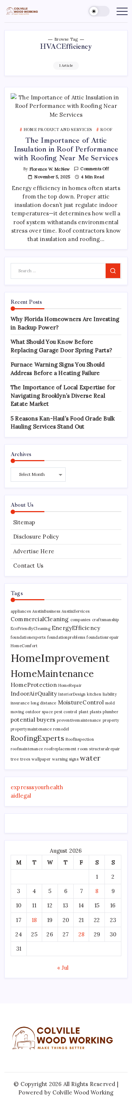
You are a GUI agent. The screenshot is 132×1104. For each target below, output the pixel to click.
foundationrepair (103, 637)
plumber (110, 711)
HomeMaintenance (52, 673)
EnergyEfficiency (76, 627)
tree (15, 759)
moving (17, 711)
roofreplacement (60, 748)
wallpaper (41, 759)
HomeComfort (24, 645)
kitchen (94, 694)
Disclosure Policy (36, 536)
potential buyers (33, 719)
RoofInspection (80, 739)
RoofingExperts (37, 738)
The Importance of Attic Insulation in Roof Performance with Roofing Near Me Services (66, 149)
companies (80, 619)
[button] (99, 11)
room (83, 748)
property (111, 720)
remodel (61, 729)
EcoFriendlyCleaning (30, 628)
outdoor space (39, 711)
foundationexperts (28, 637)
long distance (43, 703)
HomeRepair (70, 685)
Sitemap (24, 522)
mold (110, 703)
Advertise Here (33, 551)
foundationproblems (66, 637)
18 (34, 920)
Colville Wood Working (83, 1092)
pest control (65, 711)
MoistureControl (81, 702)
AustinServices (75, 611)
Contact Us (28, 565)
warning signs (65, 759)
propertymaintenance (31, 729)
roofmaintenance (27, 748)
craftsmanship (105, 619)
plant (83, 711)
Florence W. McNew (49, 169)
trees (25, 759)
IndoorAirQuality (34, 693)
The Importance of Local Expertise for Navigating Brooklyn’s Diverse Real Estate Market (63, 395)
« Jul (63, 967)
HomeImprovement (60, 658)
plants (95, 711)
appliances (21, 611)
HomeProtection (34, 684)
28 (81, 934)
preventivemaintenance (79, 720)
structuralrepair (104, 748)
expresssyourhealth (37, 787)
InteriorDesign (71, 694)
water (90, 757)
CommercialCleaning (40, 619)
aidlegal (21, 795)
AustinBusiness (46, 611)
